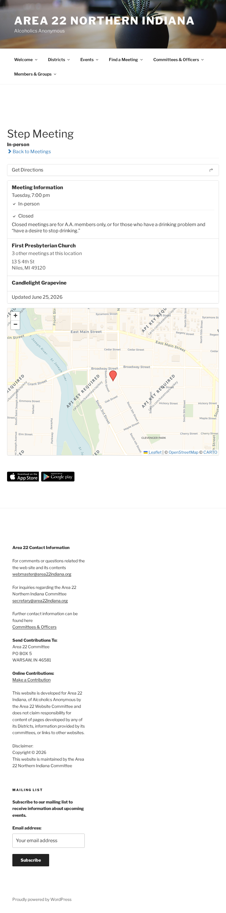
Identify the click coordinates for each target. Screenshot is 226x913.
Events (87, 59)
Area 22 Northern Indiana (104, 20)
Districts (56, 59)
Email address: (26, 827)
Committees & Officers (176, 59)
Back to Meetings (31, 151)
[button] (111, 372)
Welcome (23, 59)
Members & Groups (32, 73)
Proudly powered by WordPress (42, 899)
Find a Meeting (123, 59)
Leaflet (155, 452)
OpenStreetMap (183, 452)
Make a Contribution (31, 679)
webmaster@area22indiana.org (41, 573)
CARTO (210, 452)
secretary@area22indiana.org (40, 600)
